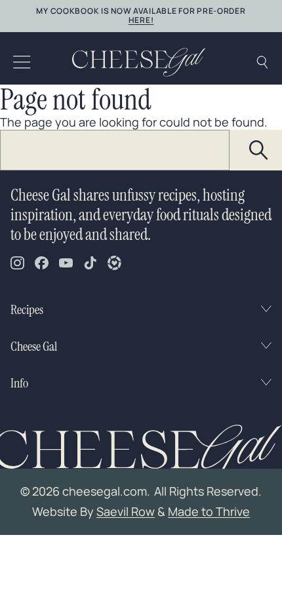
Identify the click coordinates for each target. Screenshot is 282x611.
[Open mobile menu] (22, 62)
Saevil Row (125, 511)
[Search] (259, 150)
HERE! (141, 20)
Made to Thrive (209, 511)
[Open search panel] (262, 62)
